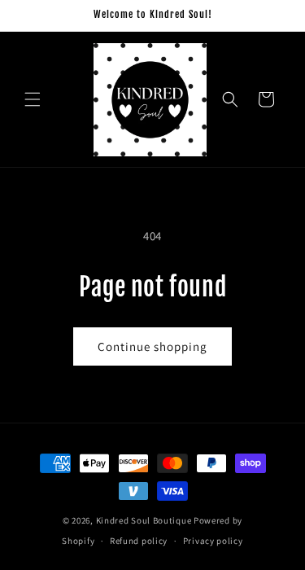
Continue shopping (152, 346)
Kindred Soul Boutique (145, 520)
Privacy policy (213, 540)
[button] (32, 99)
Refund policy (139, 540)
